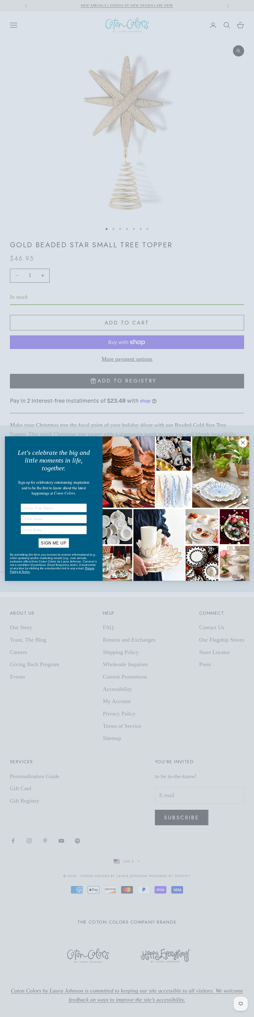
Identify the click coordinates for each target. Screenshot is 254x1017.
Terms (25, 571)
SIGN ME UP (53, 542)
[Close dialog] (243, 442)
